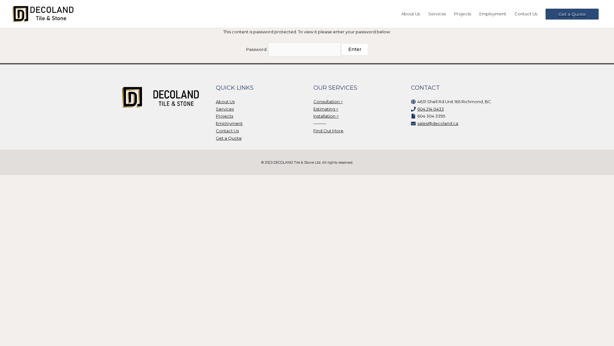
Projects (224, 116)
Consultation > (328, 101)
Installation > (326, 116)
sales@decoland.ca (437, 123)
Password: (257, 49)
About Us (225, 101)
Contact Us (227, 130)
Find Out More (328, 130)
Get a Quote (229, 138)
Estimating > (325, 108)
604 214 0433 (430, 108)
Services (225, 108)
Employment (229, 123)
